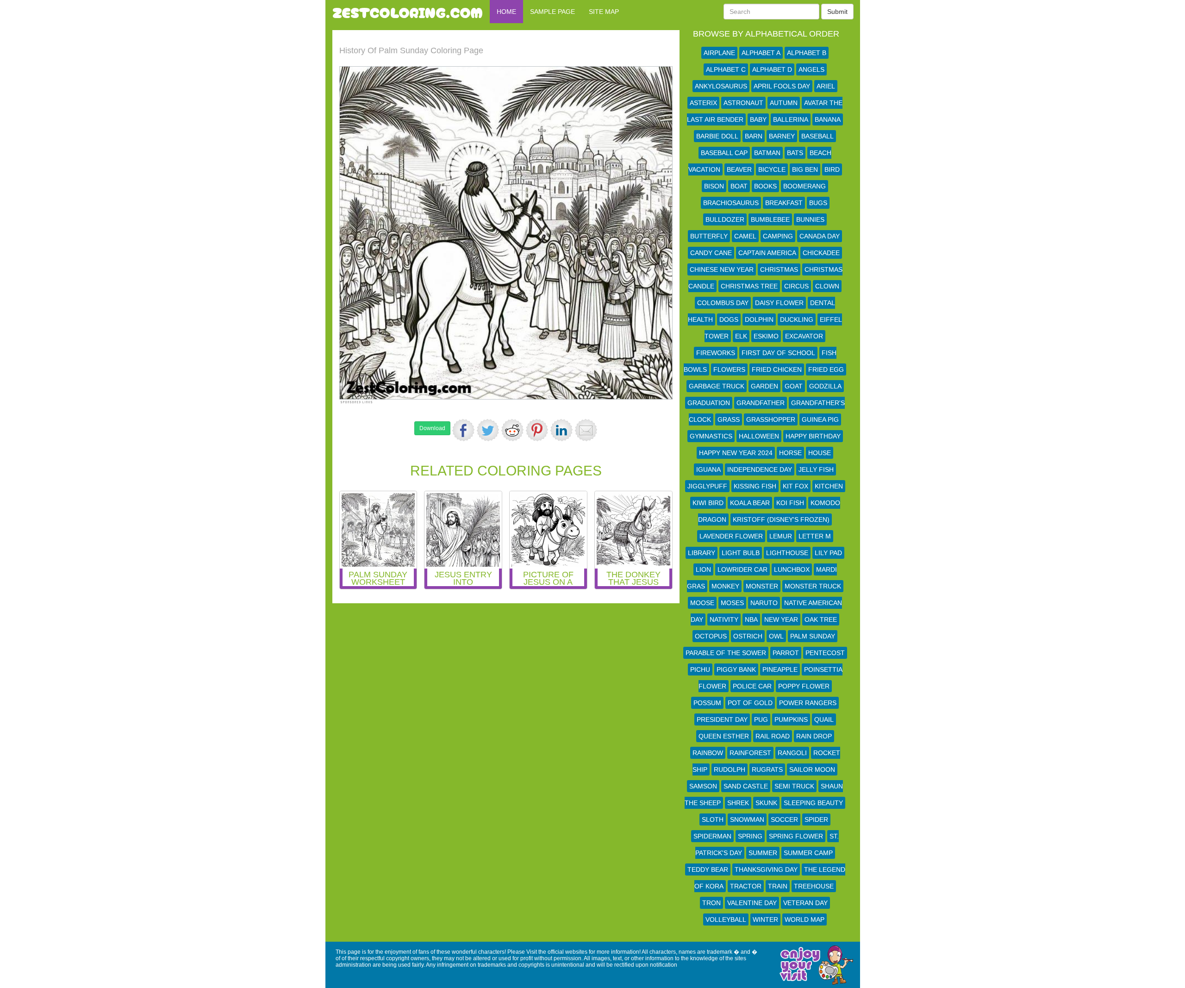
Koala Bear (750, 503)
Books (765, 186)
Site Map (604, 11)
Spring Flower (796, 836)
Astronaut (743, 102)
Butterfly (709, 236)
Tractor (745, 886)
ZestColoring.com (407, 11)
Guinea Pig (820, 419)
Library (701, 553)
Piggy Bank (736, 669)
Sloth (712, 819)
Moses (732, 603)
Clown (827, 286)
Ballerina (790, 119)
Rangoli (792, 753)
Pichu (700, 669)
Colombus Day (722, 302)
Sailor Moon (812, 769)
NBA (751, 619)
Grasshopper (770, 419)
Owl (776, 636)
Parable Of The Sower (726, 653)
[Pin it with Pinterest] (537, 430)
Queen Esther (724, 736)
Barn (753, 136)
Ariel (826, 86)
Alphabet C (726, 69)
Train (777, 886)
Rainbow (707, 753)
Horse (790, 452)
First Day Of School (778, 352)
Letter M (814, 536)
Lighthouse (787, 553)
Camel (745, 236)
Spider (816, 819)
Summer (762, 853)
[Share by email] (586, 430)
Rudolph (729, 769)
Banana (828, 119)
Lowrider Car (742, 569)
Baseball (817, 136)
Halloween (759, 436)
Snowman (747, 819)
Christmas (779, 269)
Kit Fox (795, 486)
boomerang (804, 186)
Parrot (786, 653)
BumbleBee (770, 219)
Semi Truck (794, 786)
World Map (804, 919)
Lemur (780, 536)
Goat (794, 386)
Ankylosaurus (721, 86)
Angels (811, 69)
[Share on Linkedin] (561, 430)
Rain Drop (814, 736)
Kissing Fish (755, 486)
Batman (767, 152)
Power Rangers (807, 703)
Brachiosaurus (731, 202)
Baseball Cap (724, 152)
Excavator (804, 336)
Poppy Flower (804, 686)
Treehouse (814, 886)
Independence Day (759, 469)
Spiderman (712, 836)
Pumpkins (791, 719)
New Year (781, 619)
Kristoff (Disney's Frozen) (781, 519)
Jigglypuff (707, 486)
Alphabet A (761, 52)
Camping (778, 236)
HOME (506, 11)
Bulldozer (724, 219)
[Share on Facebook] (463, 430)
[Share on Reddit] (512, 430)
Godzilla (825, 386)
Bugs (818, 202)
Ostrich (747, 636)
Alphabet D (772, 69)
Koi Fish (790, 503)
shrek (738, 803)
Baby (758, 119)
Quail (824, 719)
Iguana (708, 469)
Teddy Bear (707, 869)
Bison (714, 186)
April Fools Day (782, 86)
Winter (765, 919)
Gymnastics (711, 436)
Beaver (739, 169)
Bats (795, 152)
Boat (739, 186)
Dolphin (759, 319)
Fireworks (715, 352)
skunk (766, 803)
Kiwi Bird (707, 503)
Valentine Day (752, 903)
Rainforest (750, 753)
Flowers (729, 369)
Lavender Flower (731, 536)
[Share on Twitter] (488, 430)
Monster (762, 586)
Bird (832, 169)
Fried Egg (826, 369)
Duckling (796, 319)
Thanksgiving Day (766, 869)
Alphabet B (806, 52)
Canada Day (819, 236)
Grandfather (760, 402)
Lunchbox (792, 569)
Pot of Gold (750, 703)
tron (711, 903)
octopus (711, 636)
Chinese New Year (722, 269)
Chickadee (821, 252)
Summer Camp (808, 853)
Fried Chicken (777, 369)
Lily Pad (828, 553)
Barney (782, 136)
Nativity (724, 619)
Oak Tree (821, 619)
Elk (741, 336)
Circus (796, 286)
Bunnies (810, 219)
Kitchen (829, 486)
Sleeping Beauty (813, 803)
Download (432, 428)
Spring (750, 836)
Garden (764, 386)
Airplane (719, 52)
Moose (702, 603)
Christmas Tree (749, 286)
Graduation (708, 402)
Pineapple (780, 669)
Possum (707, 703)
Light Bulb (741, 553)
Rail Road (772, 736)
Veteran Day (805, 903)
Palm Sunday (812, 636)
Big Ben (805, 169)
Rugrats (767, 769)
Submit (837, 11)
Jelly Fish (816, 469)
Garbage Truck (716, 386)
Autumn (784, 102)
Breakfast (784, 202)
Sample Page (552, 11)
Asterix (703, 102)
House (819, 452)
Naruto (764, 603)
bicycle (772, 169)
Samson (703, 786)
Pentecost (825, 653)
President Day (722, 719)
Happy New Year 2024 (736, 452)
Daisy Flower (779, 302)
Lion (703, 569)
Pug (761, 719)
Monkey (725, 586)
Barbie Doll (717, 136)
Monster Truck (813, 586)
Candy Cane (711, 252)
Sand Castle (745, 786)
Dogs (728, 319)
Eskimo (766, 336)
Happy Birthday (813, 436)
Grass (728, 419)
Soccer (784, 819)
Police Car (752, 686)
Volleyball (725, 919)
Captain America (767, 252)
